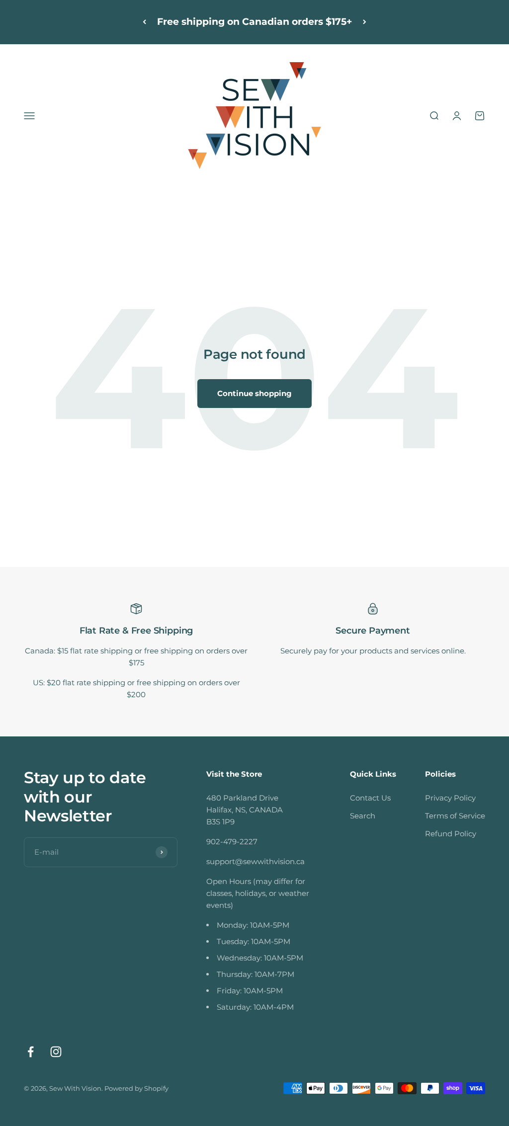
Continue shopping (254, 393)
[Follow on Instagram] (56, 1051)
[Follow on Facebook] (30, 1051)
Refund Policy (450, 833)
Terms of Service (455, 815)
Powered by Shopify (136, 1088)
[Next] (364, 22)
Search (362, 815)
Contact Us (370, 798)
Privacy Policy (450, 798)
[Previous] (144, 22)
